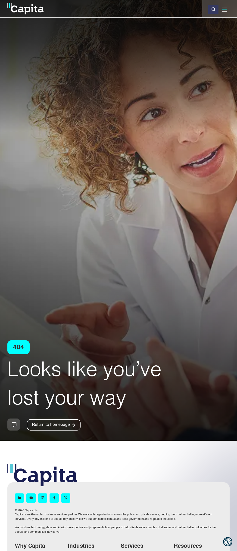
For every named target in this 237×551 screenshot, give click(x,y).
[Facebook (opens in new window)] (54, 498)
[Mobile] (224, 9)
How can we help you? (13, 425)
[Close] (213, 9)
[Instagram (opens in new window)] (42, 498)
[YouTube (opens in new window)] (31, 498)
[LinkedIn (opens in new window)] (19, 498)
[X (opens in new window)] (66, 498)
